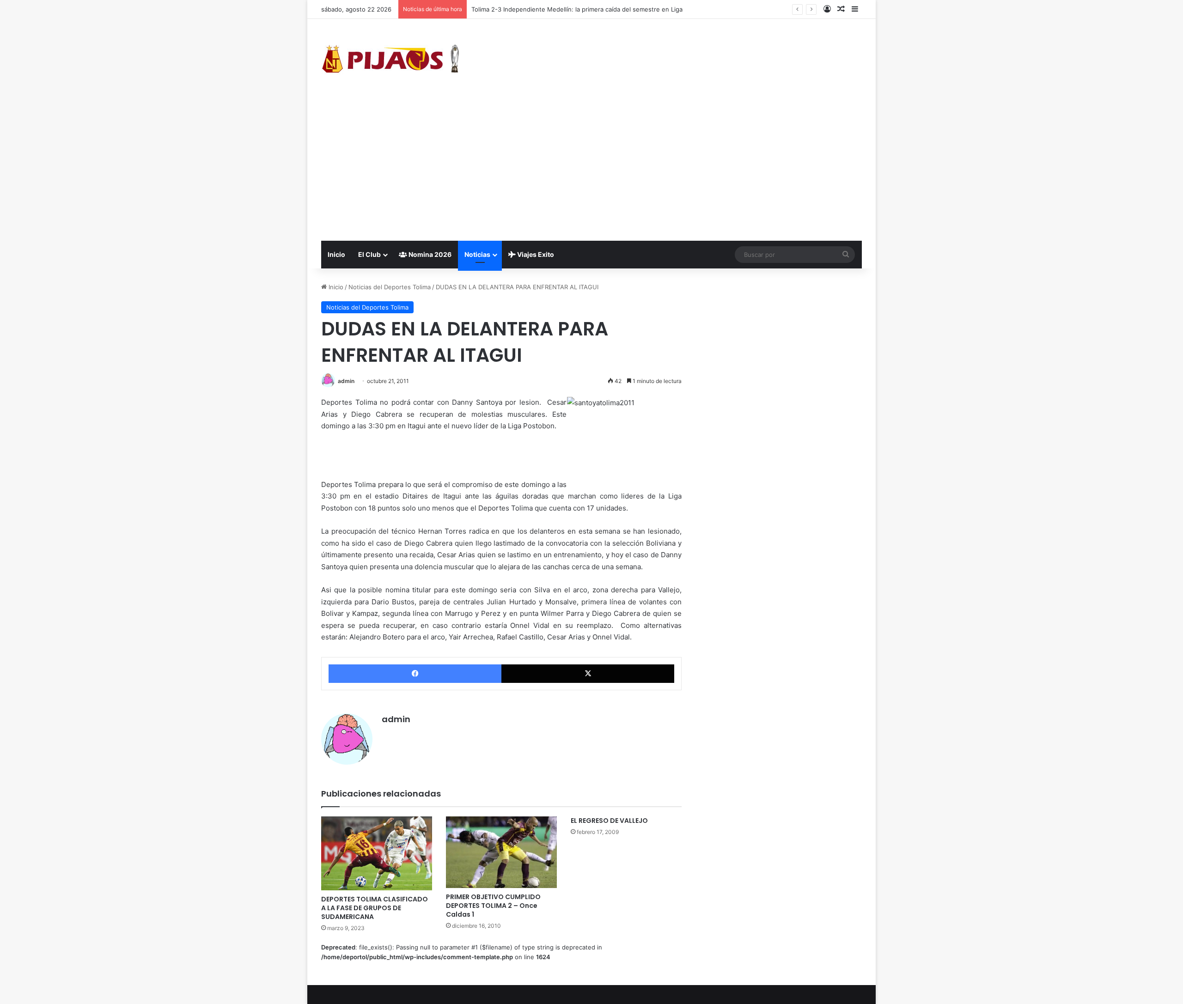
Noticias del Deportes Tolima (389, 287)
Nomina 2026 (429, 254)
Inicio (336, 254)
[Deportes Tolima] (390, 60)
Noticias (477, 254)
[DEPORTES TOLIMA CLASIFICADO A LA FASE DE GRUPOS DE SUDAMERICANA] (376, 853)
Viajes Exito (535, 254)
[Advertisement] (591, 171)
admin (346, 380)
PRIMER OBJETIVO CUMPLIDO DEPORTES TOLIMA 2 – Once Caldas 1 (493, 905)
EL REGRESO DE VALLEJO (609, 820)
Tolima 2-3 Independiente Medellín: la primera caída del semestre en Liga (577, 9)
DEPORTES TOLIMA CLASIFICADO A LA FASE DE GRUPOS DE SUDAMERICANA (374, 907)
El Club (369, 254)
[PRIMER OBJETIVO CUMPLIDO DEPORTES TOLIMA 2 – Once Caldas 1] (501, 852)
